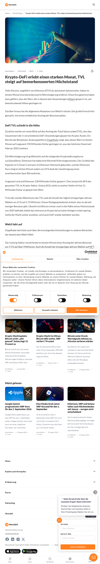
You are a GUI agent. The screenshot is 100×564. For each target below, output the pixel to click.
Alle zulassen (82, 310)
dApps (71, 99)
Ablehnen (18, 310)
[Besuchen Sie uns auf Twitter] (23, 539)
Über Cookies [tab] (83, 259)
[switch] (37, 300)
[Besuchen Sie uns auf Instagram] (18, 539)
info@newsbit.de (12, 533)
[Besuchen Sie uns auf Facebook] (7, 539)
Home (7, 13)
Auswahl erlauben (50, 310)
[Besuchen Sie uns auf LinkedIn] (13, 539)
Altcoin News (18, 13)
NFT (91, 246)
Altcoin (88, 59)
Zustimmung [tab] (17, 259)
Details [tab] (50, 259)
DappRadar (53, 139)
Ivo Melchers (9, 369)
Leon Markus (9, 71)
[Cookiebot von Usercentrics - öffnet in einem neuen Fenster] (85, 252)
